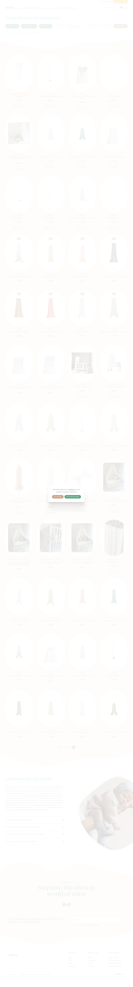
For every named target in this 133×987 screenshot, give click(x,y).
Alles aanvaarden (72, 496)
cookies (71, 489)
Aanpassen (58, 496)
